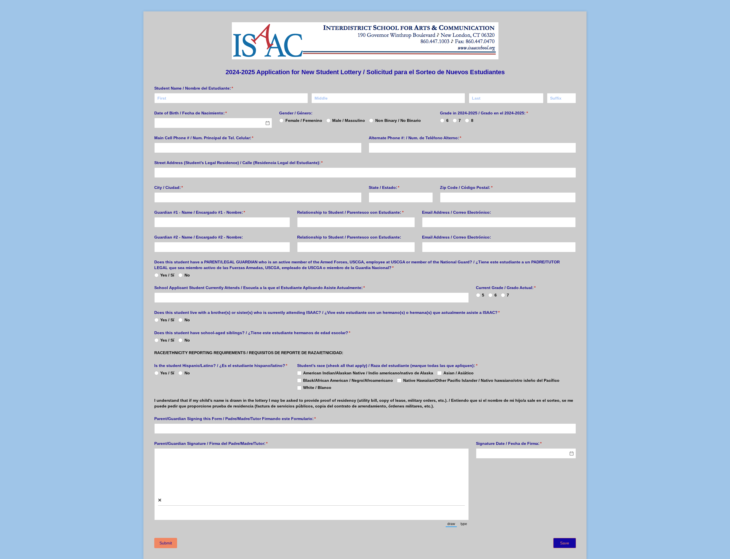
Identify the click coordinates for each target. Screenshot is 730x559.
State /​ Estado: (392, 187)
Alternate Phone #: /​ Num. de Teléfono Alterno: (423, 138)
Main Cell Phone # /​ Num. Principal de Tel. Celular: (212, 138)
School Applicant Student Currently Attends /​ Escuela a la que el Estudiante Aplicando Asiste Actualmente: (268, 287)
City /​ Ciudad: (177, 187)
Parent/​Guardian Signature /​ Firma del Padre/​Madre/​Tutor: (219, 443)
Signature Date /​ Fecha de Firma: (517, 443)
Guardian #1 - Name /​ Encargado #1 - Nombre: (208, 212)
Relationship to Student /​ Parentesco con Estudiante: (356, 212)
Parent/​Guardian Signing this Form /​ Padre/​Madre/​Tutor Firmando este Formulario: (243, 418)
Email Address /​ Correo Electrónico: (456, 212)
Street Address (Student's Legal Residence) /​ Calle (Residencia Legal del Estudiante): (247, 162)
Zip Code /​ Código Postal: (474, 187)
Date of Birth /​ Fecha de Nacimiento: (199, 113)
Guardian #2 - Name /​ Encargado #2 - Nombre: (198, 237)
